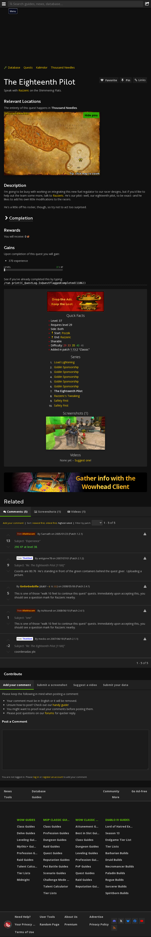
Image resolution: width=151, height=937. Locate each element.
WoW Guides (26, 820)
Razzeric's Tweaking (67, 396)
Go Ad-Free (139, 791)
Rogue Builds (114, 880)
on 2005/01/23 (59, 534)
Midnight (23, 880)
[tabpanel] (75, 592)
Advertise (96, 917)
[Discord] (114, 921)
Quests (28, 67)
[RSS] (114, 928)
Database (14, 67)
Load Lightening (64, 362)
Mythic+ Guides (27, 846)
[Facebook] (135, 921)
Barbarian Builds (116, 853)
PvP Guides (83, 866)
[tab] (15, 512)
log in (36, 776)
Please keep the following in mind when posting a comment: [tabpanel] (47, 735)
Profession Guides (27, 853)
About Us (70, 917)
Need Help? (23, 917)
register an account (52, 776)
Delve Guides (26, 833)
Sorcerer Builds (116, 886)
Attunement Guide (88, 826)
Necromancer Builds (119, 866)
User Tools (47, 917)
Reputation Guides (56, 860)
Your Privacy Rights (26, 924)
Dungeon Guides (54, 840)
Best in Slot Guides (88, 833)
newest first (38, 522)
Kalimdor (41, 67)
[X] (121, 921)
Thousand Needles (63, 67)
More (115, 797)
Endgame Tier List (118, 840)
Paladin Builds (115, 873)
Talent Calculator (27, 866)
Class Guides (26, 826)
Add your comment (13, 522)
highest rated (65, 522)
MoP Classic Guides (57, 820)
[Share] (147, 4)
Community (111, 791)
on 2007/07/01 (60, 558)
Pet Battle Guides (55, 866)
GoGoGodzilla (29, 586)
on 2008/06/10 (61, 610)
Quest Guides (52, 853)
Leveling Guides (27, 840)
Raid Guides (25, 860)
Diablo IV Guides (117, 820)
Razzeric (23, 90)
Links (141, 80)
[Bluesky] (128, 921)
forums (49, 713)
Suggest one (83, 460)
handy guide (60, 705)
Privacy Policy (99, 924)
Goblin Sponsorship (66, 367)
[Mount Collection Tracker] (75, 482)
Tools (8, 797)
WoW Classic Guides (88, 820)
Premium (70, 924)
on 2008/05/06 (66, 586)
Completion (21, 218)
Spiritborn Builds (117, 893)
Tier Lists (23, 873)
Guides (36, 797)
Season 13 (112, 833)
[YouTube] (142, 921)
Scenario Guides (54, 873)
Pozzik (66, 333)
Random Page (49, 924)
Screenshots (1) (75, 413)
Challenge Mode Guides (57, 880)
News (8, 791)
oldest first (51, 522)
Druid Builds (113, 860)
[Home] (8, 927)
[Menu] (4, 4)
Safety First (61, 400)
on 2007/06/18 (55, 639)
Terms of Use (24, 932)
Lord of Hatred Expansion (120, 826)
